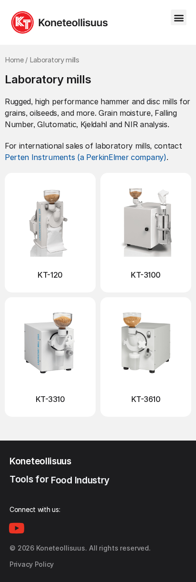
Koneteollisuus (40, 461)
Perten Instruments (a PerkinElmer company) (86, 157)
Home (14, 60)
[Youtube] (17, 528)
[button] (178, 17)
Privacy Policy (32, 564)
